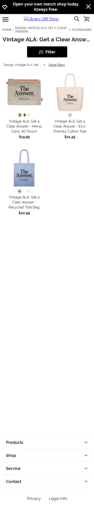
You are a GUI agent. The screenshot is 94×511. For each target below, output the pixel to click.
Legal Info (58, 498)
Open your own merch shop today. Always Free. (46, 7)
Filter (50, 52)
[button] (24, 92)
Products (14, 442)
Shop (11, 455)
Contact (13, 481)
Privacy (34, 498)
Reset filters (57, 65)
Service (13, 468)
